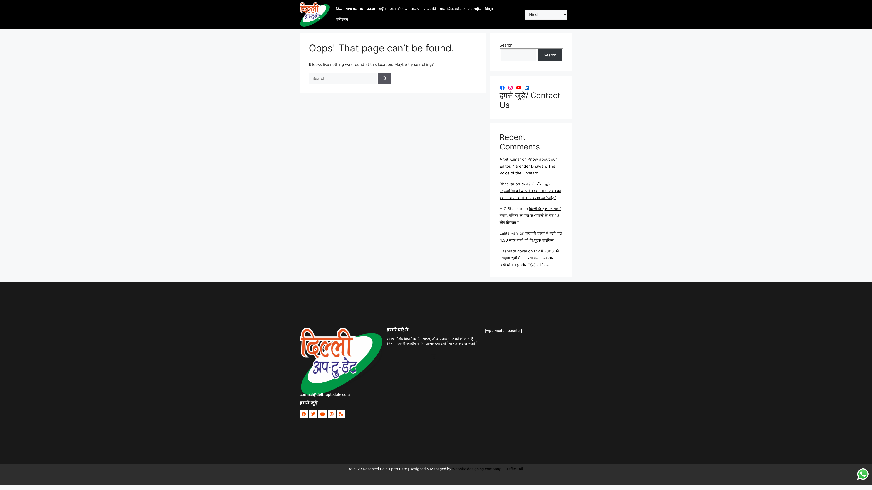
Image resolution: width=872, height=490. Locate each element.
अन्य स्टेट (396, 9)
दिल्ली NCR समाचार (349, 9)
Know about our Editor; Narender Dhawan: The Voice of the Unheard (528, 166)
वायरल (416, 9)
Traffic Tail (514, 469)
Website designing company (476, 469)
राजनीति (430, 9)
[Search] (384, 78)
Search (506, 45)
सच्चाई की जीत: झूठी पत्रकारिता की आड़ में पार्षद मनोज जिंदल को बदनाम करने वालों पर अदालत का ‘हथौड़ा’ (530, 191)
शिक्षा (489, 9)
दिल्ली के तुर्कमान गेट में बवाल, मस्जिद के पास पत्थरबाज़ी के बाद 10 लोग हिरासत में (530, 215)
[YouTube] (518, 88)
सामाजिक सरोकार (452, 9)
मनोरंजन (342, 20)
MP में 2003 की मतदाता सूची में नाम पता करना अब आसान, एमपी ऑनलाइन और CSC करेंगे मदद (529, 258)
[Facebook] (502, 88)
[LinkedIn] (527, 88)
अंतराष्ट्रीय (474, 9)
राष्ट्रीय (383, 9)
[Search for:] (343, 78)
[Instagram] (510, 88)
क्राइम (371, 9)
